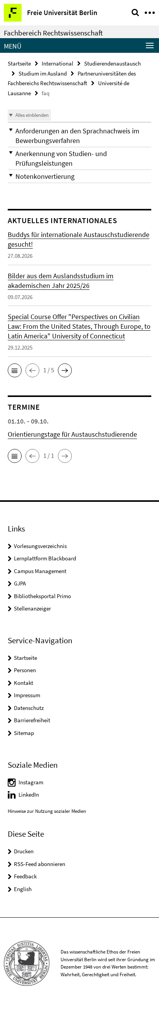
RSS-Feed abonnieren (39, 864)
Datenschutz (29, 707)
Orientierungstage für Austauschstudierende (72, 434)
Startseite (19, 63)
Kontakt (23, 682)
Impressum (27, 695)
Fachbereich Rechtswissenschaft (53, 32)
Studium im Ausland (43, 73)
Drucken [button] (24, 851)
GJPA (20, 583)
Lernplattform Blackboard (45, 558)
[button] (79, 135)
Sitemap (24, 733)
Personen (25, 670)
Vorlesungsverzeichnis (40, 546)
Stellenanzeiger (32, 608)
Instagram (31, 782)
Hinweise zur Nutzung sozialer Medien (47, 811)
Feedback (25, 876)
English (23, 889)
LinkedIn (29, 794)
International (57, 63)
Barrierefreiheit (32, 720)
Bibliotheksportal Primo (42, 596)
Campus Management (40, 571)
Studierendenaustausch (112, 63)
